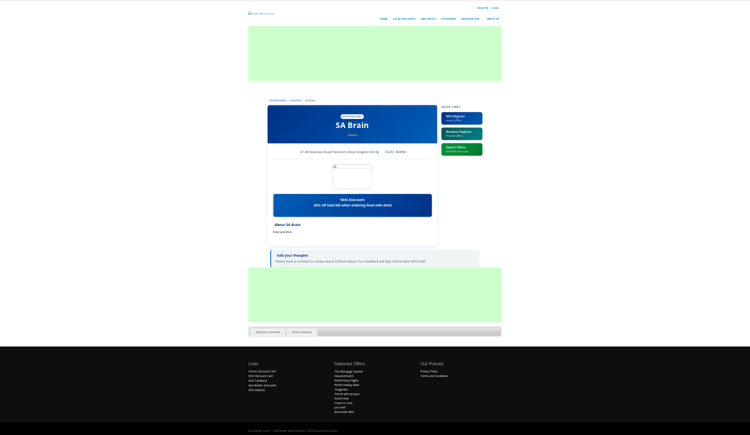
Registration (470, 19)
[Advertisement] (365, 53)
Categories (448, 19)
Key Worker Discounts (262, 385)
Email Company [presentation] (302, 332)
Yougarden (341, 389)
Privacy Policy (429, 371)
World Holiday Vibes (346, 385)
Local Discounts (404, 19)
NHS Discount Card (260, 376)
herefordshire (278, 100)
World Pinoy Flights (346, 380)
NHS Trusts (428, 19)
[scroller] (743, 430)
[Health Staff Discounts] (261, 13)
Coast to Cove (343, 403)
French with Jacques (347, 394)
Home (384, 19)
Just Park (340, 407)
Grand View (341, 398)
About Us (493, 19)
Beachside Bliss (344, 412)
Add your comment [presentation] (268, 332)
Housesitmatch (344, 376)
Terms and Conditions (434, 376)
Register (483, 7)
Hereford (296, 100)
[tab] (268, 332)
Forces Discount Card (262, 371)
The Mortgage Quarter (348, 371)
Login (495, 7)
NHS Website (256, 390)
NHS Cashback (257, 380)
